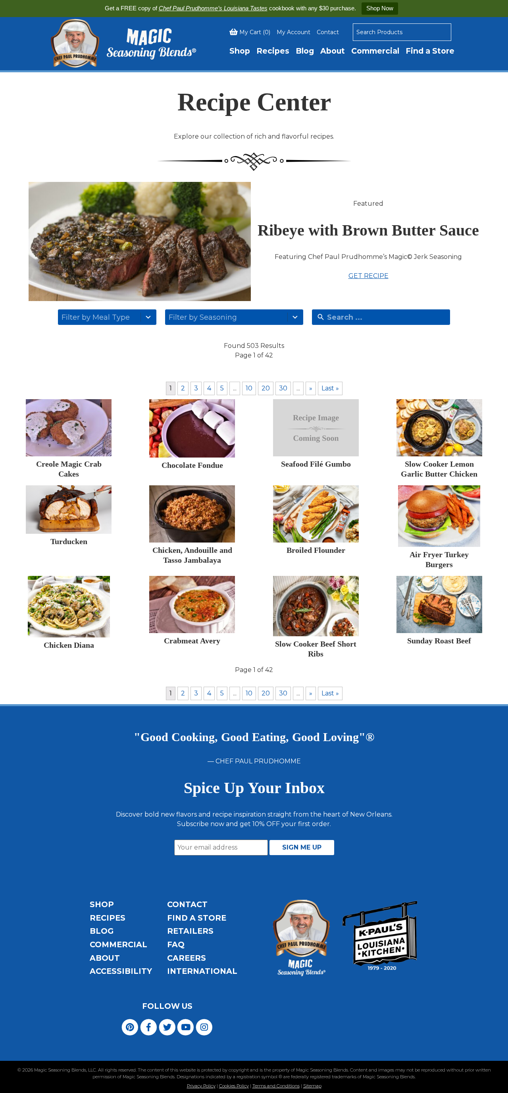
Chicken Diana (69, 645)
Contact (328, 32)
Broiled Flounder (316, 550)
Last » (330, 388)
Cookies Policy (234, 1086)
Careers (186, 958)
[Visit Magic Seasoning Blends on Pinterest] (130, 1026)
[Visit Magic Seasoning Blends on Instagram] (204, 1026)
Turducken (68, 541)
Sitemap (312, 1086)
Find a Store (430, 51)
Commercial (375, 51)
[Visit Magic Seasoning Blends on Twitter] (167, 1026)
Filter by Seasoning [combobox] (203, 317)
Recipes (272, 51)
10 (249, 388)
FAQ (176, 944)
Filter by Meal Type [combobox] (96, 317)
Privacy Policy (201, 1086)
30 (283, 388)
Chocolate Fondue (192, 465)
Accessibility (121, 971)
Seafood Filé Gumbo (316, 464)
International (202, 971)
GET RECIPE (368, 276)
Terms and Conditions (276, 1086)
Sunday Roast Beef (439, 640)
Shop (239, 51)
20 (266, 388)
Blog (305, 51)
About (332, 51)
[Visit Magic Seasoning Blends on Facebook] (148, 1026)
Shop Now (379, 8)
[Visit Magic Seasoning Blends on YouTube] (185, 1026)
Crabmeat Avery (192, 640)
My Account (293, 32)
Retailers (190, 931)
